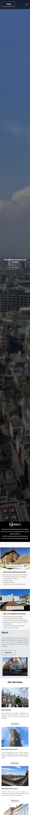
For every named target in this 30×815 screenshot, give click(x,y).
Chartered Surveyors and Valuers (15, 261)
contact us (15, 265)
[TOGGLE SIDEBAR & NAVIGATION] (27, 4)
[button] (15, 566)
